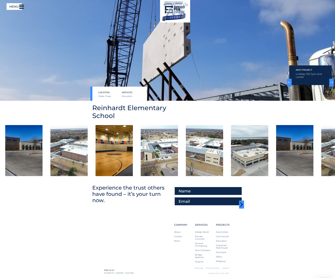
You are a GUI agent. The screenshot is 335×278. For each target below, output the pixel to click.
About (177, 232)
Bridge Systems (199, 256)
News (177, 241)
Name (178, 186)
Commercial (222, 236)
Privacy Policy (213, 268)
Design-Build (202, 232)
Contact (178, 236)
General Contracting (201, 244)
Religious (221, 261)
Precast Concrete (200, 237)
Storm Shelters (202, 250)
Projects (199, 261)
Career (225, 268)
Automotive (222, 232)
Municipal (221, 252)
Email (178, 196)
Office (219, 256)
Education (221, 241)
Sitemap (199, 268)
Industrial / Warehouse (222, 246)
